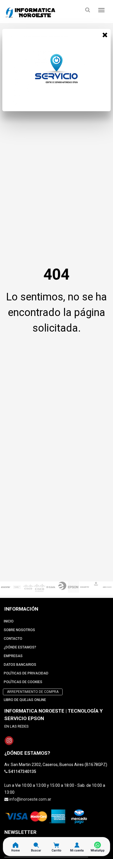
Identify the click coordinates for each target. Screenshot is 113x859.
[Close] (105, 34)
